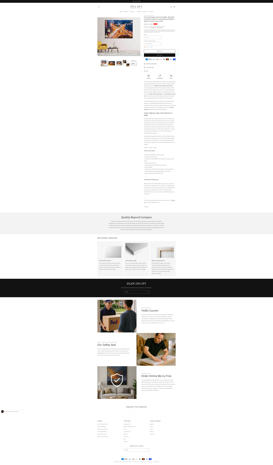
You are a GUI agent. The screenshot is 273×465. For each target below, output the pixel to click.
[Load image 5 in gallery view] (133, 63)
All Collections (127, 431)
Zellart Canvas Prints (120, 461)
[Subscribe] (147, 292)
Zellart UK (152, 434)
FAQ (124, 439)
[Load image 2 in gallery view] (111, 63)
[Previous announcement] (97, 1)
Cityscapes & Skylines (102, 431)
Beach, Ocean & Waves (102, 429)
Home (125, 429)
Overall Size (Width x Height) (150, 41)
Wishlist (152, 431)
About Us (126, 434)
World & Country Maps (102, 436)
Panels (145, 34)
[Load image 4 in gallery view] (126, 63)
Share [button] (147, 206)
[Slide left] (99, 63)
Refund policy (135, 461)
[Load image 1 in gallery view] (104, 63)
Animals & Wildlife (101, 426)
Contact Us (126, 436)
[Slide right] (138, 63)
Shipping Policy (127, 424)
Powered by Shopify (128, 461)
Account (152, 429)
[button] (99, 6)
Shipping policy (157, 461)
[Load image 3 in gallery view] (119, 63)
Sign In (151, 426)
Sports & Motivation (101, 434)
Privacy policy (142, 461)
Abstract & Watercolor (102, 424)
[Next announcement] (175, 1)
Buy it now (159, 55)
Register (152, 424)
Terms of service (149, 461)
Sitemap (125, 441)
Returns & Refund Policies (130, 426)
